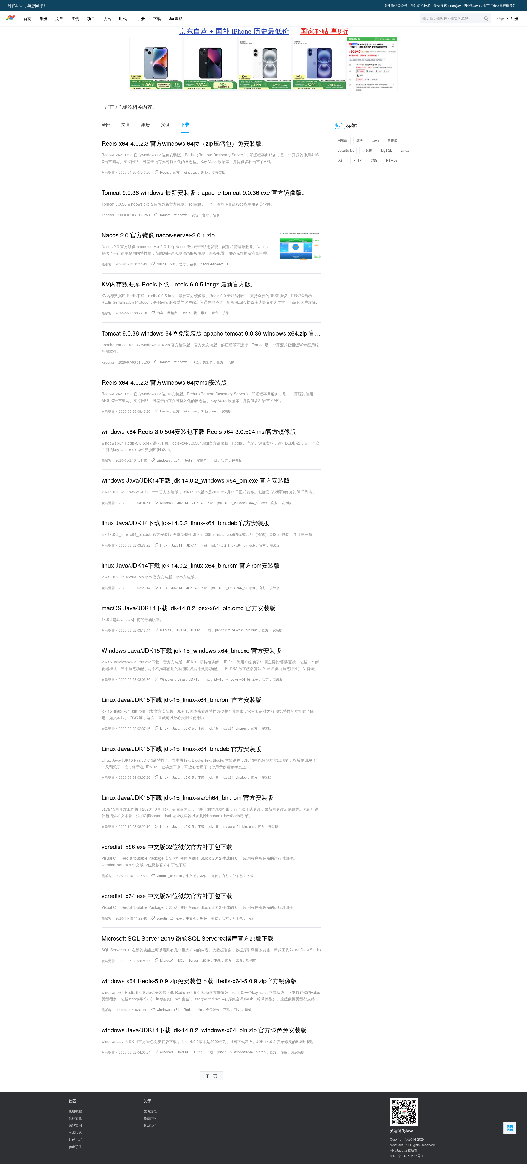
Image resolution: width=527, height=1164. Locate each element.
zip (200, 1009)
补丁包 (238, 875)
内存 (160, 312)
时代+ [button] (124, 18)
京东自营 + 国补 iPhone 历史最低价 (234, 31)
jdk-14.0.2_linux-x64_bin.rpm (233, 587)
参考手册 (75, 1146)
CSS (374, 160)
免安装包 (212, 1009)
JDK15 (194, 679)
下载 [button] (157, 18)
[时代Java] (10, 18)
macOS (165, 630)
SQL (181, 960)
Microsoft (166, 960)
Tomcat (164, 214)
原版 (239, 960)
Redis (164, 172)
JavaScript (346, 150)
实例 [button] (75, 18)
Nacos (161, 264)
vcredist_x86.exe (169, 875)
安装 (195, 214)
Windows (167, 679)
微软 (214, 875)
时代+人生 (76, 1139)
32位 (203, 875)
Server (193, 960)
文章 (125, 125)
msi (214, 411)
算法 (359, 140)
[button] (455, 18)
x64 (177, 460)
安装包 (201, 460)
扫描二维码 (509, 1128)
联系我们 (150, 1125)
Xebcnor (108, 214)
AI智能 (342, 140)
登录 (500, 18)
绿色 (284, 1052)
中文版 (191, 875)
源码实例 (75, 1125)
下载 (185, 125)
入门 (341, 160)
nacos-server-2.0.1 (214, 264)
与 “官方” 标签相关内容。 (129, 106)
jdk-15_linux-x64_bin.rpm (228, 728)
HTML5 (391, 160)
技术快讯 (75, 1132)
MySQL (386, 150)
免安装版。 (220, 172)
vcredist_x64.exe (169, 918)
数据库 (172, 312)
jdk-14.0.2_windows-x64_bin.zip (241, 1052)
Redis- (189, 1009)
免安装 (208, 361)
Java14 (182, 502)
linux (163, 545)
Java (181, 679)
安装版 (226, 411)
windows (190, 172)
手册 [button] (141, 18)
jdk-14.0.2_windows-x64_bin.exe (242, 502)
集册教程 (75, 1111)
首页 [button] (27, 18)
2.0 (172, 264)
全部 (106, 125)
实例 (165, 125)
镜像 (216, 214)
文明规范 (150, 1111)
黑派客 (106, 264)
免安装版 (297, 1052)
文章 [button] (59, 18)
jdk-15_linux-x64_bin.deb (228, 777)
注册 (514, 18)
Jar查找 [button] (175, 18)
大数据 (367, 150)
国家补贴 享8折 (324, 31)
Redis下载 (189, 312)
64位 (204, 172)
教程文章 (75, 1118)
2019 (206, 960)
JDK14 (197, 502)
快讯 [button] (107, 18)
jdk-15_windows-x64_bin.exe (236, 679)
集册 (145, 125)
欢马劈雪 (108, 172)
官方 (176, 172)
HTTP (357, 160)
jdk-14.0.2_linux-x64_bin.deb (233, 545)
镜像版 (237, 460)
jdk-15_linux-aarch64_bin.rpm (231, 826)
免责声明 (150, 1118)
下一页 (211, 1075)
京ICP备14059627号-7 (407, 1155)
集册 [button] (43, 18)
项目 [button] (91, 18)
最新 (204, 312)
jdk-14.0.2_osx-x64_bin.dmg (236, 630)
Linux (164, 728)
